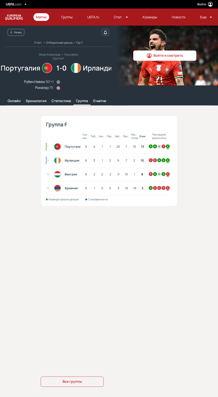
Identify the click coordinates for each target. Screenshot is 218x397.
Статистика (61, 101)
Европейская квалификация (14, 17)
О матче (99, 101)
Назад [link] (18, 32)
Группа (82, 101)
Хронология (36, 101)
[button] (121, 17)
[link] (41, 17)
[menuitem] (43, 17)
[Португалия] (58, 146)
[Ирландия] (58, 160)
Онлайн (14, 101)
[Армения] (58, 188)
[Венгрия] (58, 174)
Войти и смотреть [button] (168, 55)
